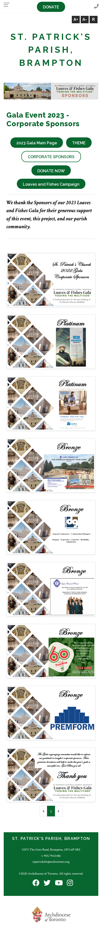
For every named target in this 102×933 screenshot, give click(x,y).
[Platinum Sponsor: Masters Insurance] (50, 403)
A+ (76, 19)
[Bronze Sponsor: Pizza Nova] (50, 651)
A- (84, 19)
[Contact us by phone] (96, 6)
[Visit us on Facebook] (35, 883)
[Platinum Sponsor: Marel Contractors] (50, 341)
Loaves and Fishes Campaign (51, 184)
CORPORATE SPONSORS (51, 156)
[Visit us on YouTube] (59, 883)
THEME (79, 143)
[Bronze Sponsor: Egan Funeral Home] (50, 589)
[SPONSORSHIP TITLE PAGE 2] (50, 774)
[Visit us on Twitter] (47, 883)
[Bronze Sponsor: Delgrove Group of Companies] (50, 527)
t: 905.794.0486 (51, 856)
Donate (51, 7)
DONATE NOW (51, 171)
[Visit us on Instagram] (70, 883)
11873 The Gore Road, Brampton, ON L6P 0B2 (51, 850)
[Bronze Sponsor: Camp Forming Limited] (50, 465)
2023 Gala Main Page (36, 143)
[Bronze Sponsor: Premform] (50, 712)
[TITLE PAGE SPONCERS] (50, 279)
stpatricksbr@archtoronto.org (51, 862)
